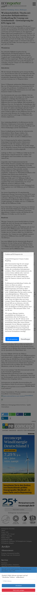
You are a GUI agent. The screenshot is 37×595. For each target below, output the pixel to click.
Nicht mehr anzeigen (18, 590)
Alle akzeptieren (12, 339)
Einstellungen (25, 339)
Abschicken (18, 585)
